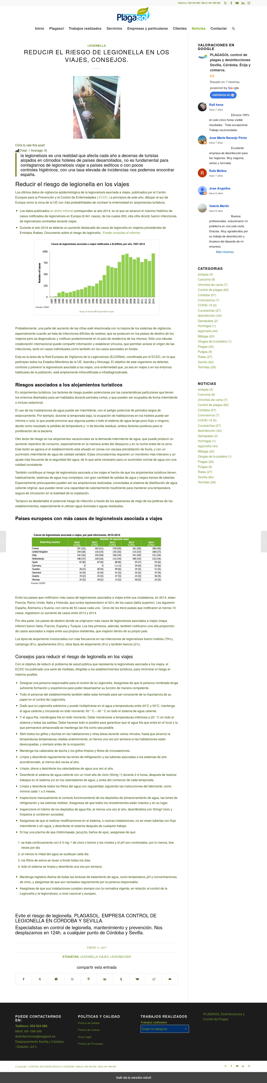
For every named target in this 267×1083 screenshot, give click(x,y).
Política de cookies (89, 1030)
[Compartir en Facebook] (23, 979)
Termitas (204, 367)
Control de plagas (210, 289)
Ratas (202, 356)
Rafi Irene (216, 104)
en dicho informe (61, 210)
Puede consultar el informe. (122, 232)
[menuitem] (39, 28)
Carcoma (204, 279)
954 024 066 (194, 2)
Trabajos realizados (154, 1022)
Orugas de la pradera (212, 341)
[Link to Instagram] (249, 3)
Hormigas (204, 326)
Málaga (203, 336)
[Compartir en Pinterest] (89, 979)
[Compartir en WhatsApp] (72, 979)
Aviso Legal (84, 1037)
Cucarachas (206, 310)
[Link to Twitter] (225, 3)
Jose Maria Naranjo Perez (228, 137)
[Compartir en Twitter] (40, 979)
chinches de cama (210, 284)
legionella (97, 45)
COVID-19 (205, 305)
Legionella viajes (94, 956)
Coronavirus (206, 300)
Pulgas (203, 351)
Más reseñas (225, 252)
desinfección (206, 315)
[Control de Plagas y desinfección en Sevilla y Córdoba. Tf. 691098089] (133, 14)
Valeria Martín (219, 206)
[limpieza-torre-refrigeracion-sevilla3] (96, 107)
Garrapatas (205, 320)
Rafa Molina (218, 170)
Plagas (203, 346)
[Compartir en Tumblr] (121, 979)
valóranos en (221, 94)
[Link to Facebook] (231, 3)
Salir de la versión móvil (133, 1077)
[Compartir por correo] (170, 979)
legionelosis (120, 956)
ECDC (104, 197)
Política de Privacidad (90, 1043)
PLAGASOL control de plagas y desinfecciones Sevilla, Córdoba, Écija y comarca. (230, 62)
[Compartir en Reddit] (154, 979)
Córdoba (204, 295)
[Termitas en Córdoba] (3, 541)
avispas (203, 274)
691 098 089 (214, 2)
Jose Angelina (219, 188)
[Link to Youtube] (237, 3)
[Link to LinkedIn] (243, 3)
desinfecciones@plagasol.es (35, 1036)
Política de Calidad (88, 1023)
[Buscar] (232, 28)
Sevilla (202, 362)
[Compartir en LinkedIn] (105, 979)
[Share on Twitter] (56, 979)
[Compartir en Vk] (137, 979)
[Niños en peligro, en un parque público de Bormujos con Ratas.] (264, 541)
